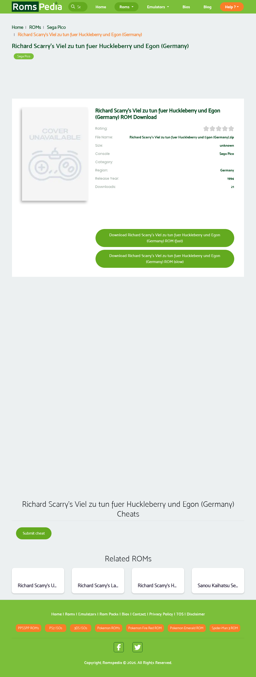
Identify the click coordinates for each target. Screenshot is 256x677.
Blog (208, 6)
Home (101, 6)
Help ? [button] (230, 6)
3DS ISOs (80, 628)
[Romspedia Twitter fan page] (137, 647)
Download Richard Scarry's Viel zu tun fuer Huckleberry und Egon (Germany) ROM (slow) (164, 258)
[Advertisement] (128, 80)
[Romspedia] (37, 7)
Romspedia (112, 662)
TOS (180, 614)
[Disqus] (128, 423)
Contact (139, 614)
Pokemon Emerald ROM (187, 628)
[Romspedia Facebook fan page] (119, 647)
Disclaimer (196, 614)
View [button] (38, 574)
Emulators (87, 614)
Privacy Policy (161, 614)
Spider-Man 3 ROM (225, 628)
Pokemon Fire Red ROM (145, 628)
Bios (186, 6)
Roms (70, 614)
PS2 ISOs (55, 628)
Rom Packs (109, 614)
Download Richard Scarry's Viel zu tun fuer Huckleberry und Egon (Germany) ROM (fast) (164, 238)
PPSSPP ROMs (28, 628)
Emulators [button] (156, 6)
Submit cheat (34, 533)
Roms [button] (125, 6)
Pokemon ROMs (108, 628)
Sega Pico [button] (23, 56)
